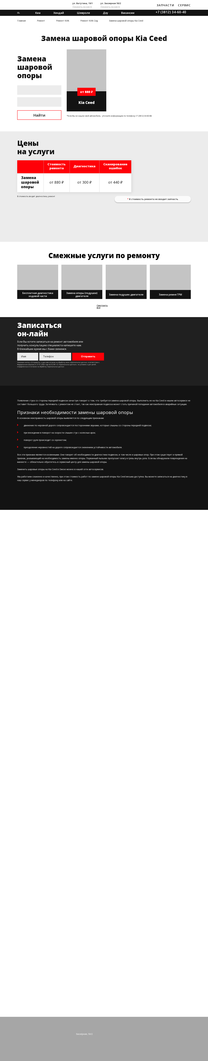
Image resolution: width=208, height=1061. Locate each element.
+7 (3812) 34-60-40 (171, 12)
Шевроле (83, 13)
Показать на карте (82, 6)
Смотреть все (102, 306)
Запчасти (165, 5)
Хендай (58, 13)
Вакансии (127, 13)
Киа (38, 13)
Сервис (184, 5)
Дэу (105, 13)
